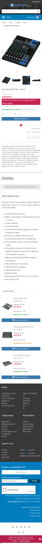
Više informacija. (24, 541)
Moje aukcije (27, 429)
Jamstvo (5, 426)
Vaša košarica (33, 17)
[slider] (35, 129)
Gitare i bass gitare (8, 398)
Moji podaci (27, 431)
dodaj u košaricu (21, 118)
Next (39, 51)
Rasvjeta (26, 403)
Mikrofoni (26, 400)
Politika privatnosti (8, 424)
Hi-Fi (24, 405)
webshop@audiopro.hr (15, 501)
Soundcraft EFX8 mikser (20, 298)
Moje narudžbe (28, 424)
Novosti (4, 454)
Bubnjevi (5, 403)
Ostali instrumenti (8, 405)
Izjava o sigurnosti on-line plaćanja (9, 432)
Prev (2, 51)
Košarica (26, 421)
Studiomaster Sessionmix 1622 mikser (23, 327)
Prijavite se (36, 1)
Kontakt (4, 452)
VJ (23, 408)
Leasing (4, 429)
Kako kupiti (5, 421)
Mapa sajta (5, 457)
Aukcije (4, 436)
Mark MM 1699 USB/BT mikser (21, 355)
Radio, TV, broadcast (30, 393)
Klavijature (5, 400)
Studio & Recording (8, 393)
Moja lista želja (28, 426)
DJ (24, 395)
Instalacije (26, 398)
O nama (4, 449)
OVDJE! (10, 103)
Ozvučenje (5, 395)
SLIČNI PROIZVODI (8, 291)
